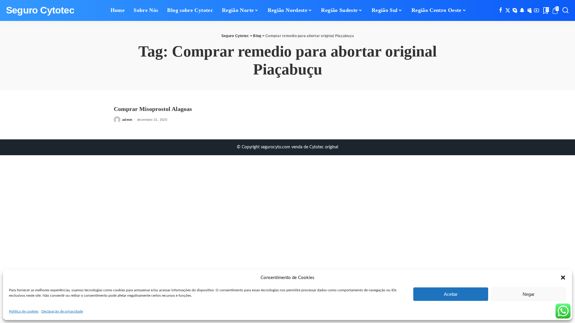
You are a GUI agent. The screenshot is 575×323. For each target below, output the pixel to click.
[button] (563, 278)
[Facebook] (500, 10)
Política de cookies (23, 311)
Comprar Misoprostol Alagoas (153, 109)
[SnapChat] (522, 10)
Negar (529, 294)
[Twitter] (507, 10)
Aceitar (451, 294)
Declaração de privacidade (62, 311)
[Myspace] (529, 10)
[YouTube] (536, 10)
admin (127, 119)
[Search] (565, 10)
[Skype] (515, 10)
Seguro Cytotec (40, 10)
